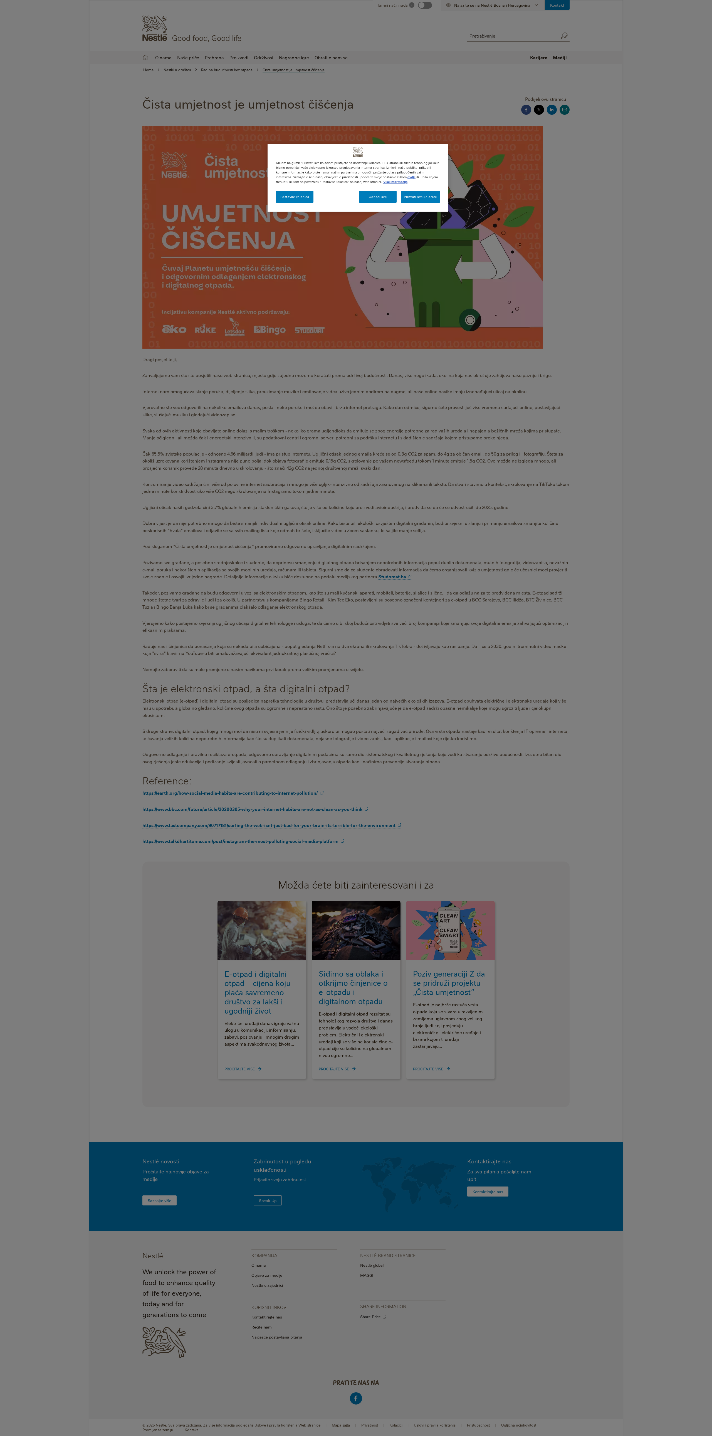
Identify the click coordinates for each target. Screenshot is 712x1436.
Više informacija (395, 182)
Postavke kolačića (294, 197)
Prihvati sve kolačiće (420, 197)
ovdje (411, 177)
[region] (358, 178)
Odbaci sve (378, 197)
